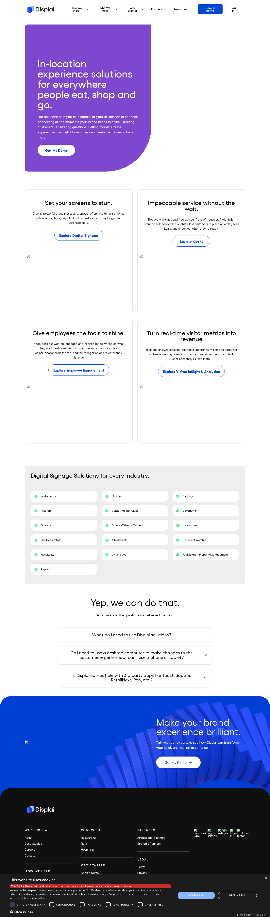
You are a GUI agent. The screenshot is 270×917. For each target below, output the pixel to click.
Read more (46, 898)
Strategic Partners (149, 843)
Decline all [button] (237, 895)
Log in (233, 9)
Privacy (142, 873)
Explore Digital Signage (78, 235)
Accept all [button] (196, 895)
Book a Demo (90, 873)
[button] (90, 911)
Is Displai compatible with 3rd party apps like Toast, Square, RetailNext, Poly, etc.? (131, 677)
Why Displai (37, 830)
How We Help (38, 871)
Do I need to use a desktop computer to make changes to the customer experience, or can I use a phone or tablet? (132, 655)
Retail (84, 843)
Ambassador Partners (151, 837)
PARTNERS (146, 830)
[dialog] (135, 895)
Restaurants (88, 837)
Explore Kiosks (191, 241)
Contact (30, 855)
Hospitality (87, 849)
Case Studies (33, 843)
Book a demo (210, 9)
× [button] (265, 878)
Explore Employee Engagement (78, 370)
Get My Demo (56, 150)
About (28, 837)
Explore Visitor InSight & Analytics (191, 371)
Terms (141, 867)
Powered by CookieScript (252, 914)
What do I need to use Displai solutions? (131, 634)
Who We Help (94, 830)
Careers (30, 849)
